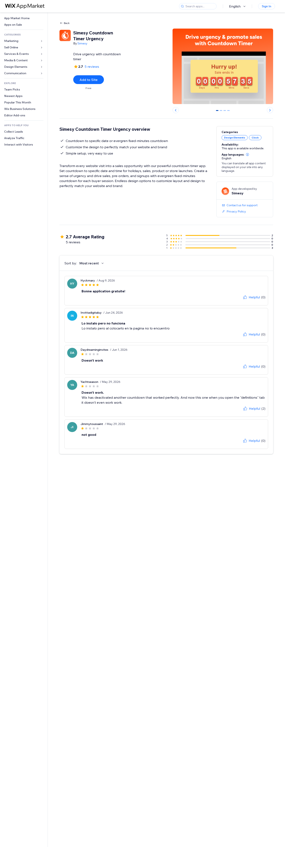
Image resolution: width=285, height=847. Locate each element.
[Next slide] (270, 110)
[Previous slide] (176, 110)
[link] (24, 18)
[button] (247, 154)
